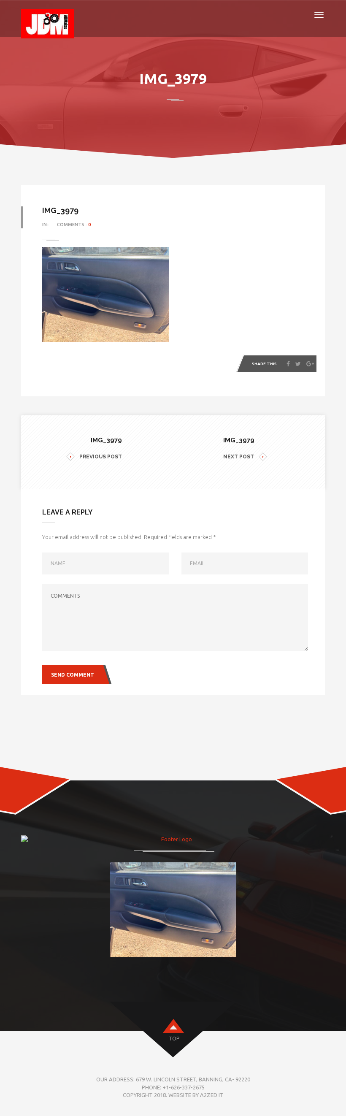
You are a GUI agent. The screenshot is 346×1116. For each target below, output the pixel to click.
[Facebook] (288, 364)
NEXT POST (238, 457)
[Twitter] (298, 364)
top (174, 1038)
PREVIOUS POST (100, 457)
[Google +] (310, 364)
